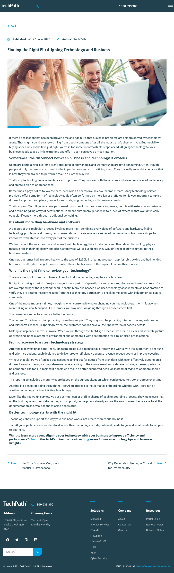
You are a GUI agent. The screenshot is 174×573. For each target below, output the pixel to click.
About (121, 519)
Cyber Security (98, 558)
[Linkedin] (35, 540)
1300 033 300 (128, 6)
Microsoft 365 (98, 541)
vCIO (93, 547)
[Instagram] (26, 540)
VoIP (93, 552)
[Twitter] (17, 540)
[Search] (37, 552)
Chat (32, 439)
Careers (122, 530)
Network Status (155, 530)
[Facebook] (7, 540)
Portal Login (153, 519)
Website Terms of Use (146, 566)
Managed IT (97, 519)
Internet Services (99, 524)
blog (86, 439)
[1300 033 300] (38, 6)
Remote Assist (154, 524)
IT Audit (94, 530)
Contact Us (124, 524)
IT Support (96, 535)
